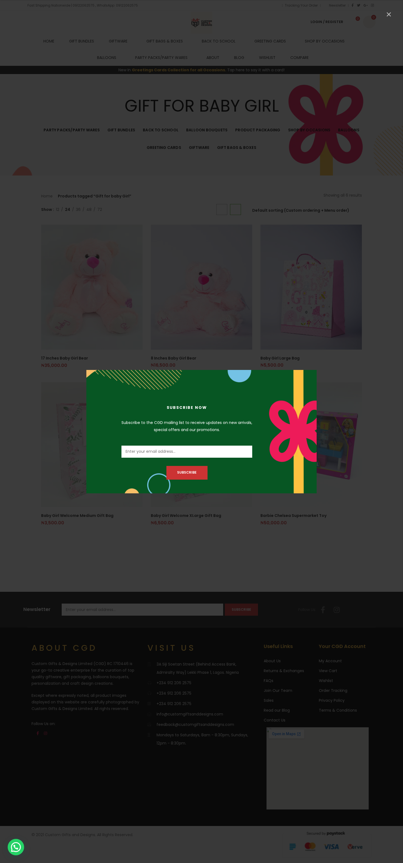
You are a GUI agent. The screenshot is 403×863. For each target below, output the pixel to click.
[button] (16, 847)
